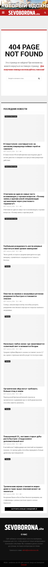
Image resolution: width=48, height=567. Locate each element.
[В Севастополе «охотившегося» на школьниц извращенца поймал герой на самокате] (24, 128)
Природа (7, 266)
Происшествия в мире (11, 218)
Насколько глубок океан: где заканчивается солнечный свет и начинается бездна (23, 345)
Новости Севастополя (11, 116)
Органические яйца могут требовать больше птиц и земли (20, 390)
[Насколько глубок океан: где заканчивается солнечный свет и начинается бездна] (24, 328)
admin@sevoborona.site (30, 550)
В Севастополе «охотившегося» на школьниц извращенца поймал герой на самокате (21, 146)
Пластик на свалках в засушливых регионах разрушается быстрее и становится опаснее (23, 296)
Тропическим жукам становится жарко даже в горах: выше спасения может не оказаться (22, 488)
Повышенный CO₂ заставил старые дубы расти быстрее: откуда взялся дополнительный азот (22, 439)
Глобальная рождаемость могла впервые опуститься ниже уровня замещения (22, 247)
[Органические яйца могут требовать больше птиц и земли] (24, 373)
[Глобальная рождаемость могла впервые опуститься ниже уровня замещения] (24, 230)
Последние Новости (15, 109)
